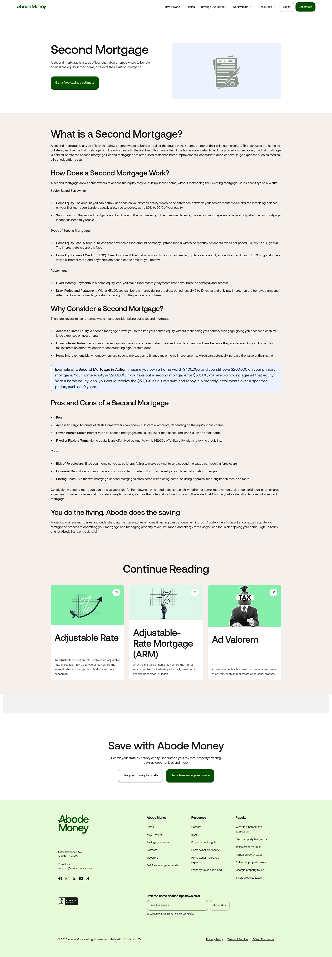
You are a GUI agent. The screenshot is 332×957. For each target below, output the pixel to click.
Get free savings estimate (162, 865)
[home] (31, 7)
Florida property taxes (249, 854)
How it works (172, 6)
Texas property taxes (248, 846)
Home (150, 826)
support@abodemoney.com (75, 868)
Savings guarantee (158, 842)
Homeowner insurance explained (205, 860)
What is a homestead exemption (249, 829)
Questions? (65, 864)
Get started (305, 6)
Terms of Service (237, 939)
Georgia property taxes (250, 869)
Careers (196, 826)
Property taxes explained (206, 869)
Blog (194, 834)
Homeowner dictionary (205, 849)
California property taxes (251, 862)
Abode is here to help (221, 522)
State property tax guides (251, 839)
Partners (152, 849)
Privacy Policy (214, 939)
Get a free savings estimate (74, 82)
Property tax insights (204, 842)
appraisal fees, (203, 479)
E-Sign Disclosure (263, 939)
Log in (286, 6)
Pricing (191, 6)
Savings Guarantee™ (213, 6)
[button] (242, 7)
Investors (152, 857)
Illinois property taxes (249, 877)
